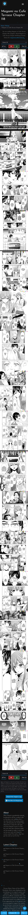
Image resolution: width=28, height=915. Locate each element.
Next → (24, 913)
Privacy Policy (7, 888)
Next (23, 46)
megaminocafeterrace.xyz (17, 37)
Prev (4, 46)
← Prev (4, 913)
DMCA (22, 888)
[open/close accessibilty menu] (24, 908)
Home (2, 25)
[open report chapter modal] (11, 46)
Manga (7, 25)
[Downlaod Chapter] (16, 46)
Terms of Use (16, 888)
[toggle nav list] (23, 4)
